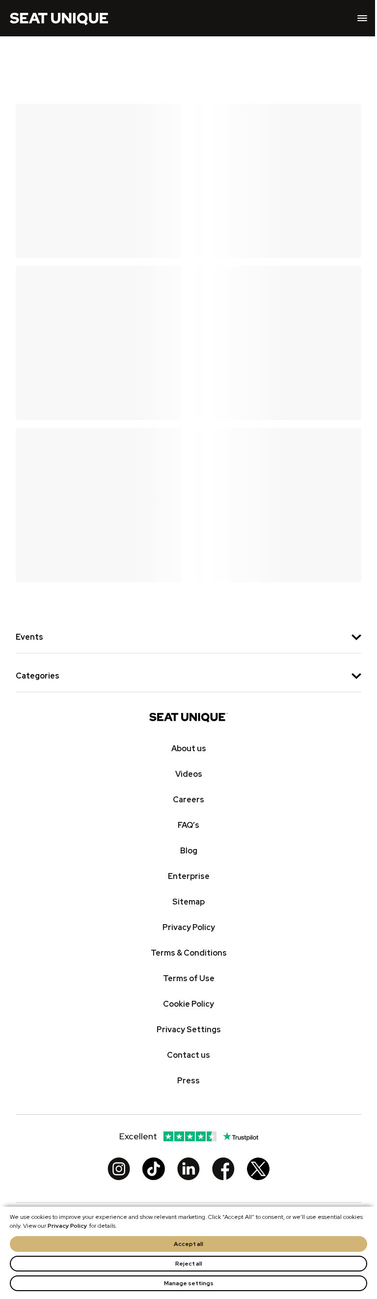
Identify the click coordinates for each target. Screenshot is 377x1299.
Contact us (188, 1055)
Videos (188, 774)
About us (188, 748)
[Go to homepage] (59, 18)
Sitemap (188, 902)
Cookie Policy (188, 1004)
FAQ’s (188, 825)
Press (188, 1080)
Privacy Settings (189, 1029)
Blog (188, 851)
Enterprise (189, 876)
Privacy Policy (67, 1226)
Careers (188, 799)
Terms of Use (189, 978)
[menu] (362, 18)
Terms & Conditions (189, 953)
